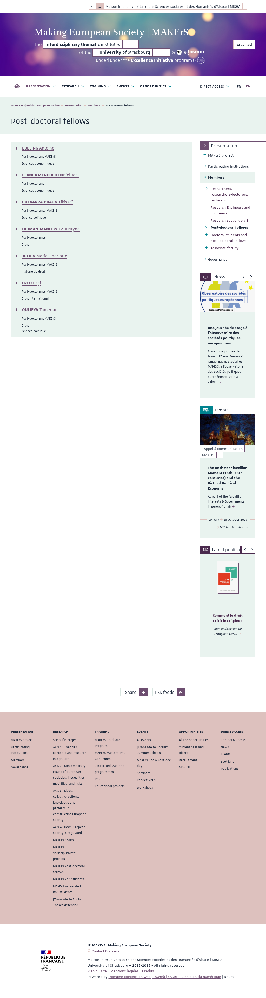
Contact (246, 45)
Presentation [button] (38, 86)
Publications (229, 768)
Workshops (145, 787)
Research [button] (70, 86)
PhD (98, 779)
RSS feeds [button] (164, 692)
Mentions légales (124, 971)
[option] (227, 339)
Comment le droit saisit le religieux (228, 618)
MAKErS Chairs (63, 840)
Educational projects (110, 786)
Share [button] (131, 692)
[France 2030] (201, 60)
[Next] (251, 277)
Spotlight (227, 761)
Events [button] (123, 86)
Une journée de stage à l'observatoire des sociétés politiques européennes (228, 336)
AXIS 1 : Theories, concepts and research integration (69, 753)
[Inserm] (196, 52)
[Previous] (244, 277)
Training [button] (98, 86)
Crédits (148, 971)
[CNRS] (179, 52)
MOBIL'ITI (185, 767)
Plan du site (97, 971)
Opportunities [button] (153, 86)
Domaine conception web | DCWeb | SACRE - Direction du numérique (165, 976)
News (225, 747)
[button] (34, 148)
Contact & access (233, 740)
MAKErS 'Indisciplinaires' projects (64, 853)
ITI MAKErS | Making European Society (35, 105)
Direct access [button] (212, 86)
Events (226, 754)
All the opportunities (194, 740)
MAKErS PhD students (68, 879)
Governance (19, 767)
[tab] (101, 155)
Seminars (143, 773)
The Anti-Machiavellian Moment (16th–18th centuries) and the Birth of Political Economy (228, 478)
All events (144, 740)
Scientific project (65, 740)
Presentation (73, 105)
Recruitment (188, 760)
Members (94, 105)
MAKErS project (22, 740)
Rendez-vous (146, 780)
